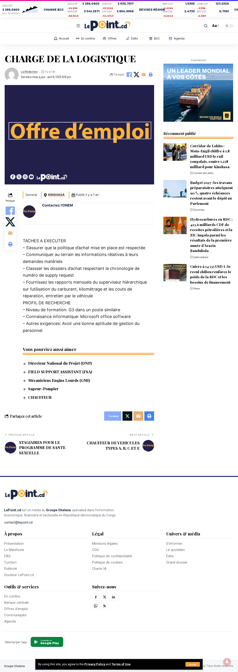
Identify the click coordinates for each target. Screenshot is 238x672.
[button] (192, 664)
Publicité (10, 569)
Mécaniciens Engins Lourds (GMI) (59, 380)
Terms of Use (121, 664)
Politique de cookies (107, 562)
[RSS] (104, 606)
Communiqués (15, 615)
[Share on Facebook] (129, 74)
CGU (95, 550)
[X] (104, 597)
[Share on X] (136, 74)
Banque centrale (16, 602)
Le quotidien (175, 550)
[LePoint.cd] (107, 26)
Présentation (14, 543)
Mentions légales (105, 543)
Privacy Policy (94, 664)
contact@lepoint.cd (18, 522)
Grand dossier (177, 562)
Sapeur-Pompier (43, 388)
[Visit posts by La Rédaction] (12, 75)
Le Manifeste (14, 550)
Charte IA (99, 569)
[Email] (143, 74)
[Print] (151, 74)
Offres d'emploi (16, 609)
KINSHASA (56, 195)
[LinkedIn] (113, 597)
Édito (170, 556)
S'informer (174, 543)
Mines (196, 288)
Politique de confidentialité (112, 556)
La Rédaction (29, 71)
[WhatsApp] (95, 606)
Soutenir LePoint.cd (19, 575)
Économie (198, 209)
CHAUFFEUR (40, 397)
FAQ (7, 556)
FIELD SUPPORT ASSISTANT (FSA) (60, 371)
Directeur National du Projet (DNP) (60, 363)
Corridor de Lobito (203, 172)
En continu (12, 596)
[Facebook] (95, 597)
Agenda (10, 621)
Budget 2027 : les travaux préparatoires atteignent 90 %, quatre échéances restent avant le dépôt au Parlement (211, 193)
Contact (10, 562)
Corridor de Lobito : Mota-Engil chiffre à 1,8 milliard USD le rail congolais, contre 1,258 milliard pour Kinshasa (210, 156)
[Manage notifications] (227, 661)
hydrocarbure (200, 257)
